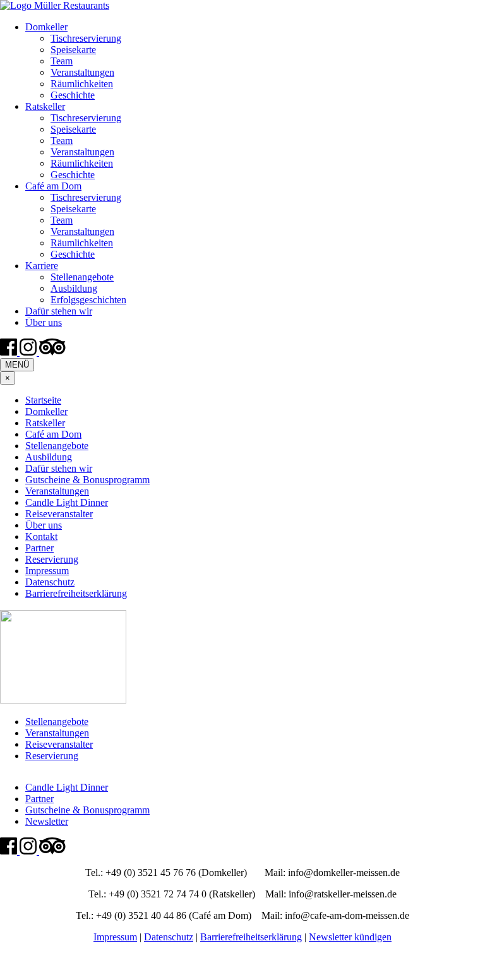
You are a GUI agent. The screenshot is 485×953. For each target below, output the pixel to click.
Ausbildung (74, 288)
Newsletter (46, 821)
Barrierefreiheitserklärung (76, 593)
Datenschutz (50, 582)
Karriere (41, 265)
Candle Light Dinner (66, 502)
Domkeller (46, 26)
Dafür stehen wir (58, 311)
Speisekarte (73, 49)
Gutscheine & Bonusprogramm (87, 479)
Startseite (43, 400)
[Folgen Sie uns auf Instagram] (29, 352)
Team (62, 61)
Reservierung (51, 559)
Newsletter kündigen (350, 937)
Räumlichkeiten (82, 83)
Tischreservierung (86, 38)
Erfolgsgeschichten (88, 299)
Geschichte (73, 95)
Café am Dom (53, 186)
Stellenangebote (82, 277)
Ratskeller (45, 106)
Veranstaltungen (82, 72)
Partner (39, 547)
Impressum (47, 570)
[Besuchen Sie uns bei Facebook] (10, 352)
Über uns (43, 322)
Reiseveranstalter (59, 513)
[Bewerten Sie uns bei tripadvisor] (52, 352)
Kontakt (41, 536)
